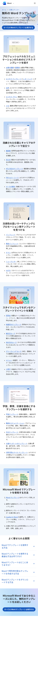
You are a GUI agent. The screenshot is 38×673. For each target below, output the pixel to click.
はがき (8, 270)
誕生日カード (10, 333)
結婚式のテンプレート (13, 324)
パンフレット (10, 235)
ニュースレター (11, 261)
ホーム (4, 10)
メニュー (9, 360)
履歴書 (8, 151)
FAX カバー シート (12, 177)
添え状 (8, 160)
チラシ (8, 252)
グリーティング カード (13, 351)
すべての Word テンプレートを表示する (18, 27)
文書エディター (14, 10)
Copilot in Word (12, 517)
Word (9, 3)
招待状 (8, 315)
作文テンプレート (12, 432)
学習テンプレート (12, 414)
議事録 (17, 67)
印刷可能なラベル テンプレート (17, 452)
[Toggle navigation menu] (34, 3)
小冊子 (8, 369)
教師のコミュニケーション (15, 423)
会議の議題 (10, 67)
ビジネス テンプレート (14, 79)
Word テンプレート (13, 497)
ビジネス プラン (11, 97)
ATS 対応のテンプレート (14, 168)
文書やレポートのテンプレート (16, 443)
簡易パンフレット (12, 243)
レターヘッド (27, 79)
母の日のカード (11, 342)
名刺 (7, 88)
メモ (7, 106)
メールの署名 (10, 186)
